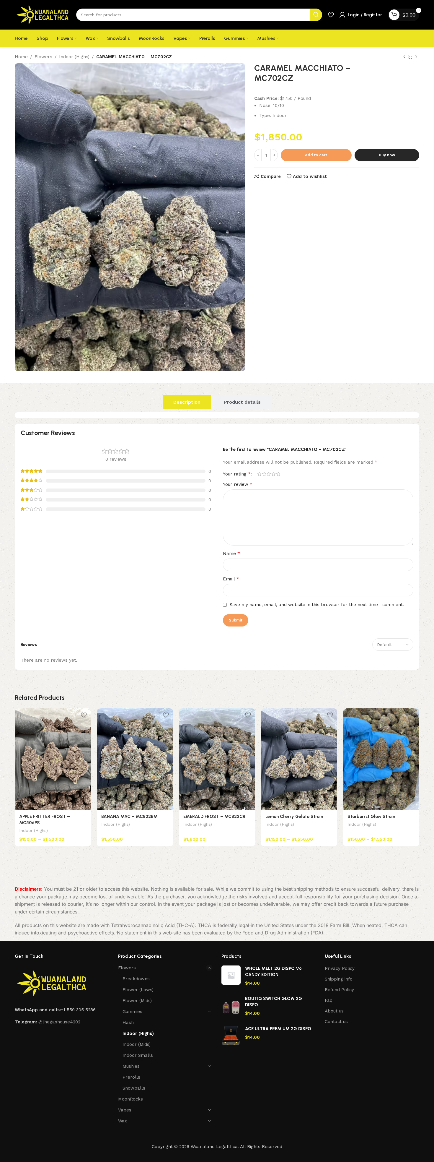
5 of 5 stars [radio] (278, 474)
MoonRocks (130, 1099)
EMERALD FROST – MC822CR (214, 816)
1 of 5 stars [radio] (259, 474)
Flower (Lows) (138, 989)
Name (231, 553)
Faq (328, 1000)
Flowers (43, 56)
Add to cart (316, 155)
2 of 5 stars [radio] (264, 474)
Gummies (132, 1011)
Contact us (336, 1021)
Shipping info (339, 979)
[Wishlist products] (331, 15)
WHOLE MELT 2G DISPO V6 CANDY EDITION (273, 971)
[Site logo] (42, 14)
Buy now (387, 155)
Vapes (124, 1110)
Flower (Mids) (137, 1000)
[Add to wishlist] (83, 715)
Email (231, 579)
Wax (122, 1121)
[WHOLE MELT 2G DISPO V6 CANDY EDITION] (231, 975)
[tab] (187, 402)
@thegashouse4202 (59, 1022)
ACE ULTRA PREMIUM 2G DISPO (278, 1028)
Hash (128, 1022)
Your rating (237, 474)
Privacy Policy (340, 968)
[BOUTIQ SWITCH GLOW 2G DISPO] (231, 1006)
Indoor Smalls (138, 1055)
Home (21, 56)
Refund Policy (339, 989)
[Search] (316, 15)
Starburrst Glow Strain (371, 816)
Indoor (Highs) (74, 56)
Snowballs (134, 1088)
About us (334, 1011)
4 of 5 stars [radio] (273, 474)
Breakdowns (136, 978)
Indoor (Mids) (137, 1044)
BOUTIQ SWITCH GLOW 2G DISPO (273, 1001)
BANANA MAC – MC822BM (129, 816)
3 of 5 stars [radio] (268, 474)
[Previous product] (404, 57)
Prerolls (131, 1077)
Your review (237, 484)
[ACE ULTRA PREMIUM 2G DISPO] (231, 1035)
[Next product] (416, 57)
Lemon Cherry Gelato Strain (294, 816)
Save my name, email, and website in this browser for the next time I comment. (317, 604)
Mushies (131, 1066)
